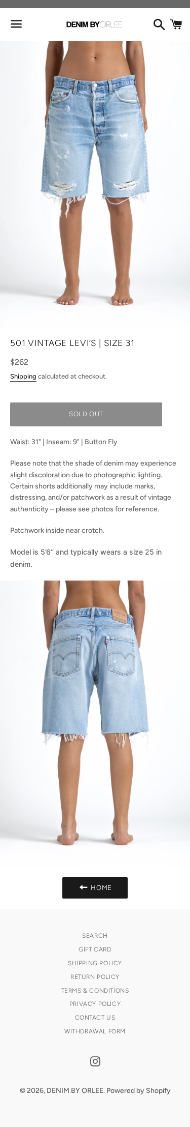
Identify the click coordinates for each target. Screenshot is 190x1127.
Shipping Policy (95, 963)
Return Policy (95, 976)
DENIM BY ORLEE (75, 1090)
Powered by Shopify (138, 1090)
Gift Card (95, 949)
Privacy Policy (95, 1003)
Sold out (86, 414)
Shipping (23, 376)
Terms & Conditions (95, 990)
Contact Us (95, 1017)
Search (95, 935)
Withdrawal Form (95, 1031)
